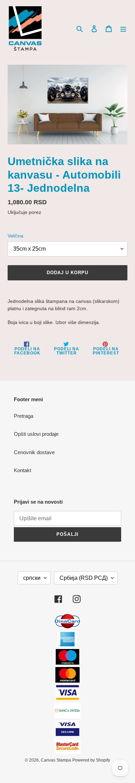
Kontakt (22, 470)
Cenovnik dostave (34, 452)
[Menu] (123, 28)
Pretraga (23, 416)
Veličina (15, 235)
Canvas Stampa (56, 760)
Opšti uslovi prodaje (36, 434)
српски (31, 578)
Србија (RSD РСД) (84, 578)
